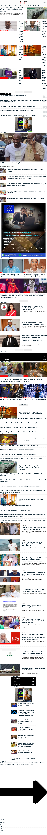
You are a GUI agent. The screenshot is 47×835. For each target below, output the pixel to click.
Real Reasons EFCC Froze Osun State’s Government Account (18, 454)
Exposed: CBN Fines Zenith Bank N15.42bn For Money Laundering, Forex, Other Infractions (34, 307)
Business (25, 55)
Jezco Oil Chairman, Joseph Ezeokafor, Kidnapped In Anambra (25, 198)
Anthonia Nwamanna (3, 397)
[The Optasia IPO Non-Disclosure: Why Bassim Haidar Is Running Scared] (10, 591)
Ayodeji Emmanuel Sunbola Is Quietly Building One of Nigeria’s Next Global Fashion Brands (33, 544)
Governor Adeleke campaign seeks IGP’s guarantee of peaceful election (21, 458)
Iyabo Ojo (25, 272)
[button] (2, 2)
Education (2, 55)
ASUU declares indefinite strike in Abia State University (16, 510)
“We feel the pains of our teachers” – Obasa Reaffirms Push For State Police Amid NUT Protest (33, 621)
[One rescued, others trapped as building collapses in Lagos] (14, 721)
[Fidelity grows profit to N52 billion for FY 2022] (14, 705)
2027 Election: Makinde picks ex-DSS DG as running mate (17, 449)
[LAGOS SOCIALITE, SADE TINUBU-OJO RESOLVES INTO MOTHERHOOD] (14, 744)
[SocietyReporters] (23, 2)
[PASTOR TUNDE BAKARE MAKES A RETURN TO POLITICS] (14, 737)
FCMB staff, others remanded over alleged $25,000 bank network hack (20, 486)
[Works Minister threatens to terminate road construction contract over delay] (10, 325)
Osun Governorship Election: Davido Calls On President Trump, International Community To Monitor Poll (11, 295)
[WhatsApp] (23, 359)
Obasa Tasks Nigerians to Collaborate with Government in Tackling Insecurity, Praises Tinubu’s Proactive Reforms (34, 559)
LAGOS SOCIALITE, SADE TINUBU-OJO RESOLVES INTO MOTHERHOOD (26, 744)
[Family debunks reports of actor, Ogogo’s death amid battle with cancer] (12, 266)
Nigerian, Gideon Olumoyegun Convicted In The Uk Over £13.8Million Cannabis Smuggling (12, 9)
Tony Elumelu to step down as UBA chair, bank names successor (19, 427)
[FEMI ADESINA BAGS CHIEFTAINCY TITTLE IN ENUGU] (14, 729)
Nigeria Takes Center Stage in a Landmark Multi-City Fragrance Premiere (33, 379)
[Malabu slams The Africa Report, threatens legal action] (10, 607)
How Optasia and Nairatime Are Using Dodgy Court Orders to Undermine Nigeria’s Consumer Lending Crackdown (34, 653)
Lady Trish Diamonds (27, 397)
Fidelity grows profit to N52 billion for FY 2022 (13, 95)
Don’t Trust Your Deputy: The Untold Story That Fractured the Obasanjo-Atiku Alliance (44, 78)
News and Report (27, 30)
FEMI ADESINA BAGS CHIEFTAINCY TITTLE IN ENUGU (16, 110)
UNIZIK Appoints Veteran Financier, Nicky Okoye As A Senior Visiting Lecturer (23, 520)
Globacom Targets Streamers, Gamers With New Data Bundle (18, 432)
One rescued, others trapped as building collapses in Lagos (17, 106)
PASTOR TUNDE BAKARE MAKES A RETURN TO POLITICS (18, 115)
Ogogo (1, 272)
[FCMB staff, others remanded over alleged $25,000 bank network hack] (8, 73)
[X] (23, 356)
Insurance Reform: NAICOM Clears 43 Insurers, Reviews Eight (18, 423)
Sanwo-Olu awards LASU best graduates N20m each (21, 52)
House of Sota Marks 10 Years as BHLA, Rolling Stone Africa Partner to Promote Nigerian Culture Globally (11, 379)
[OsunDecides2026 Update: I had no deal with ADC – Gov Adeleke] (8, 439)
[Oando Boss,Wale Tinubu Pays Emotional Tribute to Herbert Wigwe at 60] (10, 529)
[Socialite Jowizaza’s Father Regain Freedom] (23, 147)
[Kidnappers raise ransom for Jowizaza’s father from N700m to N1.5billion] (3, 171)
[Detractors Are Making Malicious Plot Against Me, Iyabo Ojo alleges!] (35, 266)
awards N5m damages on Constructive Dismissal (8, 643)
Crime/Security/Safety (3, 30)
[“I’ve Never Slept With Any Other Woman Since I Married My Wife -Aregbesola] (3, 192)
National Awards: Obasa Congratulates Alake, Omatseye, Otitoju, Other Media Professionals (33, 574)
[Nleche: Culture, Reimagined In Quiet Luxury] (12, 391)
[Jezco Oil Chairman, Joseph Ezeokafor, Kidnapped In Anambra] (3, 199)
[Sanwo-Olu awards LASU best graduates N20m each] (8, 50)
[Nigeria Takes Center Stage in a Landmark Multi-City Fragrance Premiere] (35, 369)
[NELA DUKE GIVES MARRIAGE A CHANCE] (14, 752)
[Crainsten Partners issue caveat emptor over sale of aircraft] (10, 670)
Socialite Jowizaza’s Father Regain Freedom (13, 163)
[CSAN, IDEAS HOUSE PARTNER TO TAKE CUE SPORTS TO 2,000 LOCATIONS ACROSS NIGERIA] (3, 185)
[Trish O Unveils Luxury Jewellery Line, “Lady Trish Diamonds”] (35, 391)
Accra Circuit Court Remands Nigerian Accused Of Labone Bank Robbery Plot (23, 418)
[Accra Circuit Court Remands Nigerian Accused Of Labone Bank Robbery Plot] (32, 50)
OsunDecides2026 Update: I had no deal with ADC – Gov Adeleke (19, 445)
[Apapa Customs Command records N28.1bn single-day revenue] (32, 26)
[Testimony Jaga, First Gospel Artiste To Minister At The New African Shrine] (35, 286)
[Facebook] (23, 354)
